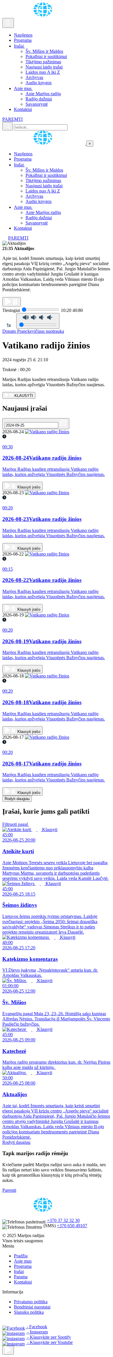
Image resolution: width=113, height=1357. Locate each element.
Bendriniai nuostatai (32, 1306)
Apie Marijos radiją (43, 93)
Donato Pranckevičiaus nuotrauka (33, 331)
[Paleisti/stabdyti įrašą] (11, 302)
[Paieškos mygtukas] (7, 126)
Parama (21, 1276)
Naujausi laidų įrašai (44, 66)
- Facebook (36, 1326)
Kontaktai (23, 109)
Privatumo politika (31, 1301)
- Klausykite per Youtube (49, 1342)
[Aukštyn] (8, 1350)
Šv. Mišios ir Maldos (44, 51)
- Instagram (37, 1331)
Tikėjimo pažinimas (43, 61)
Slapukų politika (29, 1312)
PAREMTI (12, 119)
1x (8, 325)
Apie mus (23, 88)
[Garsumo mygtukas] (37, 321)
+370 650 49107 (72, 1225)
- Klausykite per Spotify (48, 1337)
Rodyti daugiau (17, 799)
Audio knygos (38, 82)
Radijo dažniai (38, 98)
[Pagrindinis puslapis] (43, 15)
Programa (23, 40)
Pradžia (21, 1255)
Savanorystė (36, 104)
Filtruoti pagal (15, 824)
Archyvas (34, 77)
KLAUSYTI (23, 395)
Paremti (9, 1190)
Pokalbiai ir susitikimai (46, 56)
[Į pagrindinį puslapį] (44, 143)
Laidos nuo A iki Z (42, 72)
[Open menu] (8, 23)
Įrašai (19, 46)
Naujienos (23, 35)
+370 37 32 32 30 (63, 1220)
